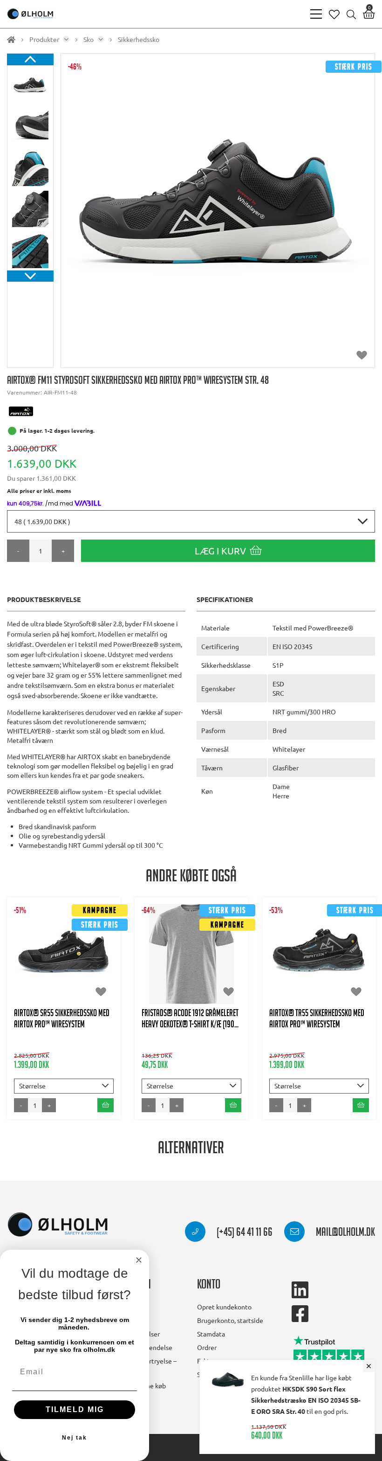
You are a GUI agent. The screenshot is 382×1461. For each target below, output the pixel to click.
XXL (190, 968)
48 (75, 987)
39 (30, 949)
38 (330, 949)
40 (52, 949)
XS (162, 949)
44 (52, 968)
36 (285, 949)
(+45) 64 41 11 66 (244, 1233)
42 (98, 949)
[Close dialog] (138, 1260)
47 (52, 987)
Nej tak (74, 1437)
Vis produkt (64, 921)
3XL (217, 968)
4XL (192, 987)
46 (98, 968)
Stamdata (211, 1333)
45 (75, 968)
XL (164, 968)
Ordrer (207, 1347)
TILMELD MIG (75, 1409)
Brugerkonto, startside (230, 1320)
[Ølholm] (58, 1225)
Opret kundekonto (224, 1306)
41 (75, 949)
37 (308, 949)
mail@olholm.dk (344, 1233)
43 (30, 968)
